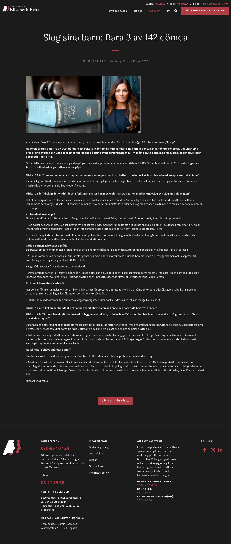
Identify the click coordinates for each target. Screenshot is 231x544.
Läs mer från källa (115, 400)
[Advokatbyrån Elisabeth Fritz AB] (33, 9)
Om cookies (96, 466)
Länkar (93, 460)
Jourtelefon (96, 453)
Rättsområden (117, 11)
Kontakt (154, 11)
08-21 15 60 (159, 3)
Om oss (138, 11)
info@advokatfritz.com (215, 3)
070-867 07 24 (55, 448)
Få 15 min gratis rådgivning (205, 10)
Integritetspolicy (99, 472)
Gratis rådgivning (99, 447)
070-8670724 (182, 3)
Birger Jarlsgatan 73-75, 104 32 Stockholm (61, 499)
